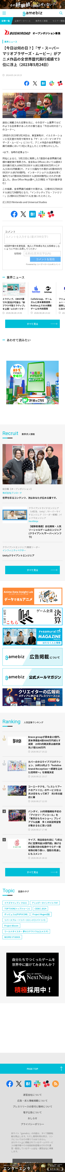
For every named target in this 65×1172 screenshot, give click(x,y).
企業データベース (22, 20)
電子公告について (32, 1112)
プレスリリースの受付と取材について (32, 1106)
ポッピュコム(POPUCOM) (16, 914)
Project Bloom (11, 925)
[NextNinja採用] (32, 974)
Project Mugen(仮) (41, 914)
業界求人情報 (42, 20)
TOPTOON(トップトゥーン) (17, 908)
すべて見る (32, 323)
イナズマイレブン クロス (15, 902)
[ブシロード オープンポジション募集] (32, 32)
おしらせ (32, 1118)
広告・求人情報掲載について (32, 1100)
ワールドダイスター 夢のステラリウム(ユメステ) (26, 931)
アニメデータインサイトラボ (45, 902)
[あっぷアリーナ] (32, 382)
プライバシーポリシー (32, 1124)
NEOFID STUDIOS (12, 937)
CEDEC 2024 (40, 908)
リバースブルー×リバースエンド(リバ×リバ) (24, 919)
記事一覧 (6, 20)
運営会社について (32, 1094)
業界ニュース (10, 41)
